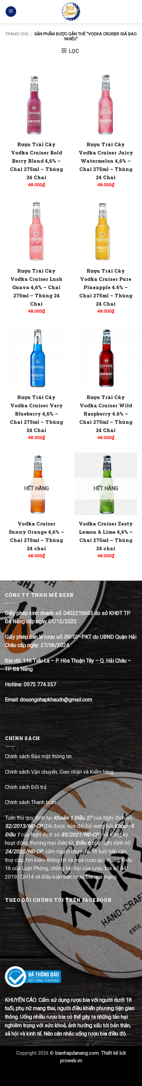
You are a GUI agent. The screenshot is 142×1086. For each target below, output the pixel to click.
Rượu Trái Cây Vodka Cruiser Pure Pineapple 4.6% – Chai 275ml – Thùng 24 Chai (105, 287)
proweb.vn (71, 1061)
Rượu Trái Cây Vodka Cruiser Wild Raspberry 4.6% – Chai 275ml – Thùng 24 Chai (105, 413)
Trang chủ (16, 33)
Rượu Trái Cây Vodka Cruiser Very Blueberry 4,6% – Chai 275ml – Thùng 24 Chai (36, 413)
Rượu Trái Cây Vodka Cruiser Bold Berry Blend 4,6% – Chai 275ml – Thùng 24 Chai (36, 161)
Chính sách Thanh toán (30, 802)
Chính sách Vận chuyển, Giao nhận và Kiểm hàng (59, 772)
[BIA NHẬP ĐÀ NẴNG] (71, 11)
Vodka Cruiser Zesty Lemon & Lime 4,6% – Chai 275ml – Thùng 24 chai (106, 536)
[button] (11, 11)
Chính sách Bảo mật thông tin (38, 756)
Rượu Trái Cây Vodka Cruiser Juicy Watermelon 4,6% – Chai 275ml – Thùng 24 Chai (106, 161)
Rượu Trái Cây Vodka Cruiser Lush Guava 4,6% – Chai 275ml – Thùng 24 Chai (36, 287)
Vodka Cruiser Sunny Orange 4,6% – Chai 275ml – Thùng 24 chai (36, 536)
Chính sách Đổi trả (26, 787)
